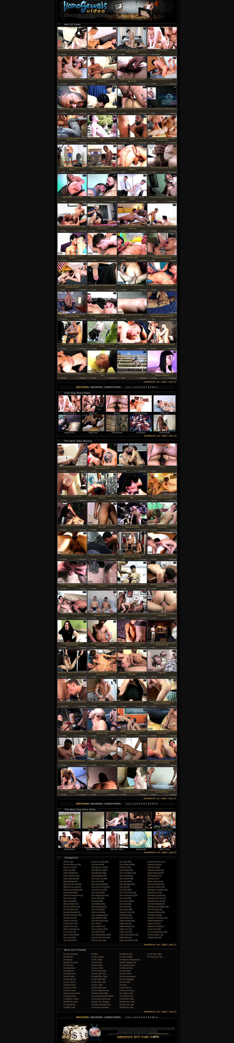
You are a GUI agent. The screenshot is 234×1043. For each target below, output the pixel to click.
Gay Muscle (96, 940)
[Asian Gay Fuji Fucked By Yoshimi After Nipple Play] (102, 107)
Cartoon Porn (68, 926)
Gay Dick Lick (97, 890)
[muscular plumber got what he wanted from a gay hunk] (162, 137)
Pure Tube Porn (100, 974)
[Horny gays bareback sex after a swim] (72, 225)
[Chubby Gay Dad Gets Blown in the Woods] (102, 343)
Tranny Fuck (152, 929)
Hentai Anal (123, 915)
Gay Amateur (68, 935)
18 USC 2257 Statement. (156, 1033)
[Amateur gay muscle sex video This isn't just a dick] (102, 524)
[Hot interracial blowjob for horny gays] (72, 759)
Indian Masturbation (127, 935)
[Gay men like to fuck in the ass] (132, 313)
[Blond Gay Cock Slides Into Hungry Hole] (162, 225)
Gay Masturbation (98, 935)
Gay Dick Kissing (98, 887)
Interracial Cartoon (154, 862)
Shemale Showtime (101, 1007)
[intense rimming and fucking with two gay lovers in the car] (72, 137)
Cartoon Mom (68, 923)
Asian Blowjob (69, 873)
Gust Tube (98, 962)
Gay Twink (123, 901)
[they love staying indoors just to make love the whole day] (162, 641)
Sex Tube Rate (99, 979)
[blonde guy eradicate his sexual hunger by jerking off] (102, 78)
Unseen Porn (69, 849)
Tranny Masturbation (155, 932)
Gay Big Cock (97, 867)
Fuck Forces (69, 830)
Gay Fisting (96, 909)
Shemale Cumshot (154, 895)
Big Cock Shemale (70, 884)
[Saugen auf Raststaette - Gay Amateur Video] (102, 372)
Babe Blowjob (68, 881)
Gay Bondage (96, 876)
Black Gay (67, 901)
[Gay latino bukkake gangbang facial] (162, 343)
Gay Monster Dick (98, 937)
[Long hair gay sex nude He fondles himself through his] (102, 641)
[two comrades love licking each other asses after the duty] (72, 284)
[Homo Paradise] (162, 48)
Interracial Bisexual (127, 940)
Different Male (127, 968)
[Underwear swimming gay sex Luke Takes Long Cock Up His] (132, 789)
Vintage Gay (152, 937)
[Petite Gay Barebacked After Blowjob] (102, 48)
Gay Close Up (97, 878)
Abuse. (166, 1033)
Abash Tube (165, 849)
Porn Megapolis (128, 979)
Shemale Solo (153, 915)
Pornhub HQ (164, 433)
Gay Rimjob (124, 870)
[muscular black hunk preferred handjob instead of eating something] (102, 166)
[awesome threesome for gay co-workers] (132, 612)
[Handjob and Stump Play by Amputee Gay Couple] (132, 78)
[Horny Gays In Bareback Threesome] (162, 195)
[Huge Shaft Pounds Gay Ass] (162, 78)
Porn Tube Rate (100, 971)
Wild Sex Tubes (117, 849)
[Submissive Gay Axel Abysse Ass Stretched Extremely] (132, 524)
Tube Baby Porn (100, 988)
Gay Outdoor (124, 864)
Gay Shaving (124, 876)
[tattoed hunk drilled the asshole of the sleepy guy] (132, 225)
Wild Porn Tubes (93, 849)
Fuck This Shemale (101, 1002)
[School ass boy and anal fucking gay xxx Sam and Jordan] (102, 671)
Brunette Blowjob (70, 912)
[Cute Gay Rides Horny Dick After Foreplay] (72, 254)
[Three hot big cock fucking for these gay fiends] (132, 137)
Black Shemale (69, 904)
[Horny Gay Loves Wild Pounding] (132, 284)
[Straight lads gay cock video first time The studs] (132, 671)
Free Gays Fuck (156, 957)
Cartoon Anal (68, 918)
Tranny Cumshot (154, 926)
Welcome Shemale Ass (131, 960)
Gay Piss (123, 867)
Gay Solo (123, 881)
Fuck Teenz (126, 971)
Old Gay (150, 878)
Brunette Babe (69, 909)
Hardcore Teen (125, 912)
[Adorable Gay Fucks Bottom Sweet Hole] (132, 107)
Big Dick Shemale (70, 887)
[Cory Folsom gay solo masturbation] (132, 700)
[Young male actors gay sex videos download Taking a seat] (102, 612)
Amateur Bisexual (70, 864)
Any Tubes (98, 960)
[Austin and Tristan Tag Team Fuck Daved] (72, 700)
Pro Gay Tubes (156, 954)
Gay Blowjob (96, 873)
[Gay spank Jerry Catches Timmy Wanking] (72, 789)
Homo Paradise (69, 413)
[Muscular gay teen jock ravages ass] (72, 372)
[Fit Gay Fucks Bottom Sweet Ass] (72, 612)
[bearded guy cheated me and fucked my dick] (132, 759)
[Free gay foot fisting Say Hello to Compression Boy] (72, 641)
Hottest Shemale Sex (102, 1004)
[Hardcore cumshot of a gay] (72, 494)
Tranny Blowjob (153, 921)
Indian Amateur (125, 921)
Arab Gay (67, 870)
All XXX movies (141, 413)
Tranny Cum (152, 923)
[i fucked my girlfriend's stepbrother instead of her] (102, 225)
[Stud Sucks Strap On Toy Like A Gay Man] (72, 48)
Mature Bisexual (153, 873)
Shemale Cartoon (154, 887)
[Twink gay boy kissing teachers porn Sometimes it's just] (132, 730)
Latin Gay (151, 867)
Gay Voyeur (124, 909)
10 (153, 387)
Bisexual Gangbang (71, 890)
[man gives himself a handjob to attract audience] (72, 166)
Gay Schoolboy (125, 873)
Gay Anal (67, 937)
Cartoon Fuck (68, 921)
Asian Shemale (69, 878)
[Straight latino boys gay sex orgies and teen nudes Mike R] (162, 789)
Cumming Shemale (101, 990)
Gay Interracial (97, 921)
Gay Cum (95, 881)
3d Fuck (66, 862)
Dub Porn (93, 413)
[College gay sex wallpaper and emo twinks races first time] (162, 700)
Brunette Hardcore (70, 915)
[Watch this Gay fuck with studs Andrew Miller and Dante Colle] (102, 465)
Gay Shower (124, 878)
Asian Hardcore (69, 876)
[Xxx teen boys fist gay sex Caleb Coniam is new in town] (162, 612)
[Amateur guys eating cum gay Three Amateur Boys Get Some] (132, 641)
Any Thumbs (99, 957)
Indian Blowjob (125, 926)
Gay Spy (123, 887)
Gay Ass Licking (97, 862)
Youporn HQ (141, 849)
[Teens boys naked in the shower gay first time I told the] (162, 524)
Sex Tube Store (100, 982)
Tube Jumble (140, 830)
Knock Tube (98, 968)
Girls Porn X (126, 988)
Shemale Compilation (155, 890)
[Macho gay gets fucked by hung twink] (72, 465)
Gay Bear (95, 864)
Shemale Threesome (155, 918)
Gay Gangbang (97, 915)
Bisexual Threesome (71, 895)
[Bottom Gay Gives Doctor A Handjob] (102, 553)
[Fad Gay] (162, 465)
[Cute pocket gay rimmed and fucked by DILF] (102, 137)
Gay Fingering (97, 907)
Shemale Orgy (153, 909)
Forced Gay (68, 932)
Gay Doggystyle (97, 895)
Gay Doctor (96, 893)
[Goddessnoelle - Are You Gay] (72, 195)
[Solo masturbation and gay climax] (162, 166)
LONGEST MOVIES (112, 387)
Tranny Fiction (127, 957)
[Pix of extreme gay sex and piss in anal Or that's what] (162, 730)
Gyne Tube (98, 965)
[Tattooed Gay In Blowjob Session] (102, 195)
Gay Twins (123, 904)
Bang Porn (93, 433)
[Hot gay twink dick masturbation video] (102, 284)
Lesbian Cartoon (154, 870)
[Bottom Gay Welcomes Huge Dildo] (72, 524)
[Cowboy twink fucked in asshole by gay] (102, 759)
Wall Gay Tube (127, 1007)
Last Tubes (140, 433)
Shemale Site (127, 954)
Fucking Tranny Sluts (102, 999)
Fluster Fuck (117, 433)
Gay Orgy (123, 862)
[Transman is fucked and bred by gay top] (102, 254)
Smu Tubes (98, 985)
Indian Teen (123, 937)
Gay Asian (67, 940)
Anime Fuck (68, 867)
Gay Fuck (95, 912)
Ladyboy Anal (152, 864)
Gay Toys (123, 898)
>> (157, 387)
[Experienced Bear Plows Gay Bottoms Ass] (72, 107)
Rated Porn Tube (100, 976)
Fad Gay (116, 413)
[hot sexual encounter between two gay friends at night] (132, 254)
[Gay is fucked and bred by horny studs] (72, 78)
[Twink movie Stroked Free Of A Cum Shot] (72, 671)
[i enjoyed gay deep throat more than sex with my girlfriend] (132, 48)
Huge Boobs (124, 918)
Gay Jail (94, 923)
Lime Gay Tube (128, 1004)
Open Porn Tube (128, 1002)
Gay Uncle (123, 907)
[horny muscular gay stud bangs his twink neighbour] (132, 166)
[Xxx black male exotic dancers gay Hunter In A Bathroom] (162, 759)
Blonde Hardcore (70, 907)
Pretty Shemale (153, 881)
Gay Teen (123, 890)
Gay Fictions (127, 974)
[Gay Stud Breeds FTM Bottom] (132, 465)
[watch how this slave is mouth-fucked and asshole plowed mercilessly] (162, 313)
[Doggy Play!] (162, 671)
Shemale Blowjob (154, 884)
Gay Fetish (95, 904)
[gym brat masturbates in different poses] (162, 107)
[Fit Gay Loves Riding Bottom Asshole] (162, 553)
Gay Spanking (125, 884)
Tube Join (164, 413)
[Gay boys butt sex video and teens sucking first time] (162, 583)
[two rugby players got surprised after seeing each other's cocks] (132, 553)
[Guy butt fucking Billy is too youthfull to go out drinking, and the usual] (162, 494)
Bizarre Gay (68, 898)
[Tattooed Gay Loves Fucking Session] (132, 343)
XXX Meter (126, 982)
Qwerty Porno (117, 830)
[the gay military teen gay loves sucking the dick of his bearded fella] (162, 254)
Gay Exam (95, 898)
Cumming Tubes (128, 965)
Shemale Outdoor (154, 912)
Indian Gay (123, 932)
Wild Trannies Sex (129, 962)
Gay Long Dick (97, 929)
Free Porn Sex (127, 996)
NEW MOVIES (96, 387)
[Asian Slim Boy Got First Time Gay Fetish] (132, 583)
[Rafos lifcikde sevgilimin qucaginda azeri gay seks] (102, 494)
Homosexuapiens (129, 976)
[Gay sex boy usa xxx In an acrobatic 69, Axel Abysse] (102, 583)
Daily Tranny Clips (101, 993)
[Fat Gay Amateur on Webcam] (72, 343)
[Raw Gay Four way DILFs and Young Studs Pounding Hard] (102, 313)
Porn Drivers (93, 830)
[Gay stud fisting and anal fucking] (72, 730)
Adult (96, 954)
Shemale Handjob (154, 904)
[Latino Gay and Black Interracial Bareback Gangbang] (162, 372)
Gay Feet (95, 901)
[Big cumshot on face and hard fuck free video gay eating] (102, 730)
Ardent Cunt (69, 433)
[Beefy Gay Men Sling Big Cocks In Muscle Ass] (72, 583)
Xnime (124, 985)
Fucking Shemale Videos (103, 996)
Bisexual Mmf (68, 893)
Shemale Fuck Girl (154, 901)
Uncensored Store (164, 830)
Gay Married (96, 932)
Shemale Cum (153, 893)
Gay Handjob (96, 918)
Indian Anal (123, 923)
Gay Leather (96, 926)
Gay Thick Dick (125, 893)
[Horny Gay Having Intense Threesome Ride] (132, 494)
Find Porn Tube (128, 999)
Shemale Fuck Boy (155, 898)
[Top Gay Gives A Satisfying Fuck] (162, 284)
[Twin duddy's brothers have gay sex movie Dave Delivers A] (102, 789)
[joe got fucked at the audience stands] (132, 372)
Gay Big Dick (96, 870)
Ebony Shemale (69, 929)
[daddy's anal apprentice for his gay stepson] (132, 195)
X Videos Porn (127, 993)
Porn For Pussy (128, 990)
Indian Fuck (124, 929)
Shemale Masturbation (156, 907)
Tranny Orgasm (153, 935)
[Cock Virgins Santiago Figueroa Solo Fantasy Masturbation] (72, 313)
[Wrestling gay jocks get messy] (72, 553)
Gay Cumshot (97, 884)
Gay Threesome (125, 895)
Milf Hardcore (152, 876)
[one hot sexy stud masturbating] (102, 700)
